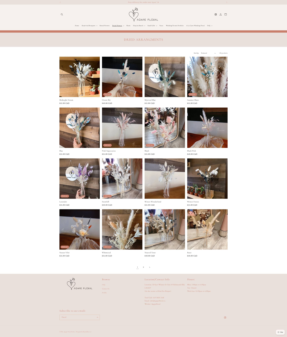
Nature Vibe (64, 253)
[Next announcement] (226, 2)
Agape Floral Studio (69, 332)
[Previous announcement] (60, 2)
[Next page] (149, 267)
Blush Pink (191, 151)
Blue (61, 151)
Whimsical (106, 253)
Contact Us (106, 289)
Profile (104, 293)
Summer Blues (193, 100)
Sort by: (196, 53)
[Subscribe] (97, 317)
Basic (189, 253)
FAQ (103, 285)
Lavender (63, 202)
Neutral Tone (150, 253)
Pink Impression (109, 151)
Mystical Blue (150, 100)
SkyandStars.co (87, 332)
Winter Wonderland (153, 202)
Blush (147, 151)
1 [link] (137, 267)
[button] (61, 14)
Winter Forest (193, 202)
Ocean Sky (106, 100)
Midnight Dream (66, 100)
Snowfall (105, 202)
